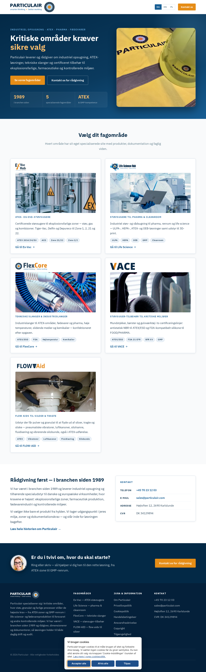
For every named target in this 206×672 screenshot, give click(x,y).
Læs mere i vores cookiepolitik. (89, 656)
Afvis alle (103, 663)
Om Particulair (122, 599)
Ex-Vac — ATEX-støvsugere (88, 599)
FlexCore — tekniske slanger (89, 615)
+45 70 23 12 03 (146, 490)
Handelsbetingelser (125, 617)
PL (171, 6)
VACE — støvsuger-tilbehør (88, 621)
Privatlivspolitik (123, 605)
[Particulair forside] (32, 7)
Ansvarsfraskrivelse (125, 622)
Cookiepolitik (121, 611)
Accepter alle (79, 663)
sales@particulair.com (150, 498)
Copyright (119, 628)
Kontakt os (187, 7)
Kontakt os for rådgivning (68, 80)
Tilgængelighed (122, 634)
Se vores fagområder (27, 80)
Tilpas (127, 663)
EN (165, 6)
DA (158, 6)
